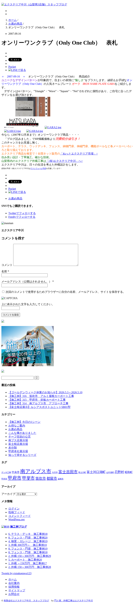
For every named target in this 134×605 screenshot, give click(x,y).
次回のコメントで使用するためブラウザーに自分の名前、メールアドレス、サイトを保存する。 (66, 291)
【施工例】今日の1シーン (24, 421)
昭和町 (129, 472)
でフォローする (22, 213)
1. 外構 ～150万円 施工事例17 (27, 563)
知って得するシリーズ (22, 454)
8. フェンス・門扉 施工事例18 (27, 552)
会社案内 (14, 583)
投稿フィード (16, 512)
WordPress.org (16, 519)
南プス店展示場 (18, 440)
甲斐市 (28, 478)
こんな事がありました (22, 432)
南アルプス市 (35, 471)
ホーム (12, 579)
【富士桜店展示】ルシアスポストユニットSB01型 (39, 407)
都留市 (52, 478)
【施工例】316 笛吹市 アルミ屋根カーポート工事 (41, 396)
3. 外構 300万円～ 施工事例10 (27, 544)
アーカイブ (8, 493)
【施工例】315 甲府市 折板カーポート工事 (37, 399)
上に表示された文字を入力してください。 (27, 304)
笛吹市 (40, 478)
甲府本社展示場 (18, 451)
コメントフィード (19, 515)
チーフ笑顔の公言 (19, 436)
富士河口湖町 (96, 472)
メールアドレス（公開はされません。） (26, 281)
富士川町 (82, 472)
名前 (4, 271)
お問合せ (14, 594)
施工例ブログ (18, 526)
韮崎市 (61, 479)
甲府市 (14, 478)
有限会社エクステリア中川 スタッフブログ (26, 600)
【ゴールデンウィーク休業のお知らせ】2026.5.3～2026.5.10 (45, 392)
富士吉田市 (68, 472)
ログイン (14, 508)
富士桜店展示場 (18, 443)
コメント (7, 264)
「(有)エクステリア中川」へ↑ (64, 160)
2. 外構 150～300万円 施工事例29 (29, 555)
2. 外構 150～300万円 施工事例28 (29, 566)
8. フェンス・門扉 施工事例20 (27, 537)
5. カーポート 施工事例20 (25, 559)
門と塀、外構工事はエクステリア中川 (73, 600)
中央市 (16, 472)
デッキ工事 (6, 472)
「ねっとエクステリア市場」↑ (79, 153)
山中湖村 (110, 472)
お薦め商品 (15, 198)
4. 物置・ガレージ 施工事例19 (27, 541)
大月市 (55, 472)
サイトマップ (16, 590)
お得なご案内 (16, 425)
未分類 (12, 447)
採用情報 (14, 586)
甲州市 (4, 479)
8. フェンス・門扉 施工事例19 (27, 548)
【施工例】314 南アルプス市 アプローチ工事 (38, 403)
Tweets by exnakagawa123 (16, 573)
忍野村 (119, 472)
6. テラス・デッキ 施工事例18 (27, 533)
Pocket (12, 66)
